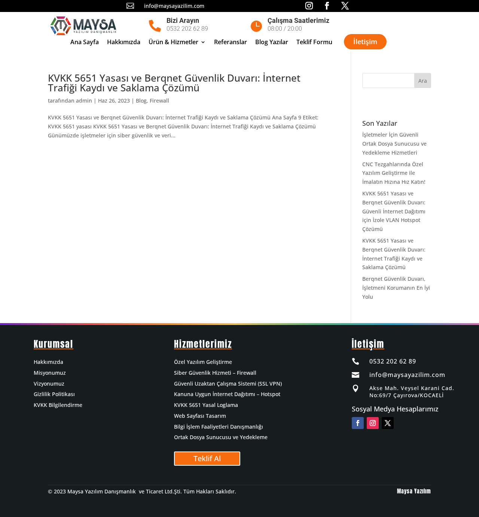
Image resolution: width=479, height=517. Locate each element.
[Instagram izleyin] (373, 423)
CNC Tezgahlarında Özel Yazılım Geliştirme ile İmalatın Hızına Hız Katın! (393, 173)
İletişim (365, 41)
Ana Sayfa (84, 42)
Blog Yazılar (271, 42)
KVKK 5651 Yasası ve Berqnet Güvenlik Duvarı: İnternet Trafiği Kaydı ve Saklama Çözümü (174, 82)
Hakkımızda (123, 42)
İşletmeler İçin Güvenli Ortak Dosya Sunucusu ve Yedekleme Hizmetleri (394, 143)
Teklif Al (207, 458)
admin (84, 100)
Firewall (159, 100)
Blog (141, 100)
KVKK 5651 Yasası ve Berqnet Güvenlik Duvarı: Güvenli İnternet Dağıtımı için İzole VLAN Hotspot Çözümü (393, 211)
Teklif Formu (314, 42)
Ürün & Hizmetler (173, 42)
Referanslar (230, 42)
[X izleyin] (388, 423)
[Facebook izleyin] (358, 423)
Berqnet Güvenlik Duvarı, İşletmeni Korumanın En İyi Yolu (396, 287)
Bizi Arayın (183, 20)
